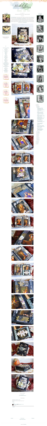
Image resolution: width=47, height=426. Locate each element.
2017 (37, 105)
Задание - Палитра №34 (39, 130)
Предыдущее (33, 418)
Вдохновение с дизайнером (23, 395)
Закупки (6, 53)
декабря (38, 106)
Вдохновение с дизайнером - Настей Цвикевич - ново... (40, 108)
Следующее (12, 418)
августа (38, 133)
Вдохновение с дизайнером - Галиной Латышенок (40, 123)
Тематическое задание (5, 66)
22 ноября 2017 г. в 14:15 (21, 404)
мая (37, 136)
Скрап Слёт (5, 62)
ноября (38, 107)
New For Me (5, 71)
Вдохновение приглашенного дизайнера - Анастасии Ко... (40, 112)
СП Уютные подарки (6, 64)
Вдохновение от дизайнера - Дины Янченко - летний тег (40, 126)
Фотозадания (5, 68)
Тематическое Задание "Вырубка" (40, 125)
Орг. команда (5, 57)
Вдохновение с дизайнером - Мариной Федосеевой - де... (40, 129)
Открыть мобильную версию (22, 419)
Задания (5, 52)
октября (38, 131)
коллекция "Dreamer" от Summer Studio (21, 18)
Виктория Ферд (14, 17)
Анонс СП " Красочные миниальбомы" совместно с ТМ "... (40, 121)
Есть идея (6, 51)
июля (37, 134)
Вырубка (32, 17)
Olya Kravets (25, 424)
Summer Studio (25, 22)
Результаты (5, 60)
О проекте (24, 10)
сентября (38, 132)
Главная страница (19, 10)
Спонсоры (6, 65)
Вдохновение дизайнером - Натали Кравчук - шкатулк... (40, 115)
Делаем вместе (5, 49)
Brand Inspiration (5, 70)
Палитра (5, 58)
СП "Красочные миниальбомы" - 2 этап (40, 111)
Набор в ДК (6, 55)
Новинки (6, 56)
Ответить (13, 401)
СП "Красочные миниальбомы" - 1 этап (40, 114)
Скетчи (5, 61)
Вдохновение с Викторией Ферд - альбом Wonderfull (40, 118)
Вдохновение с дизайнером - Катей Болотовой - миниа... (40, 117)
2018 (37, 104)
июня (37, 135)
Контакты (28, 10)
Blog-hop (6, 69)
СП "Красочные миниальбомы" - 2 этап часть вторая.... (40, 109)
